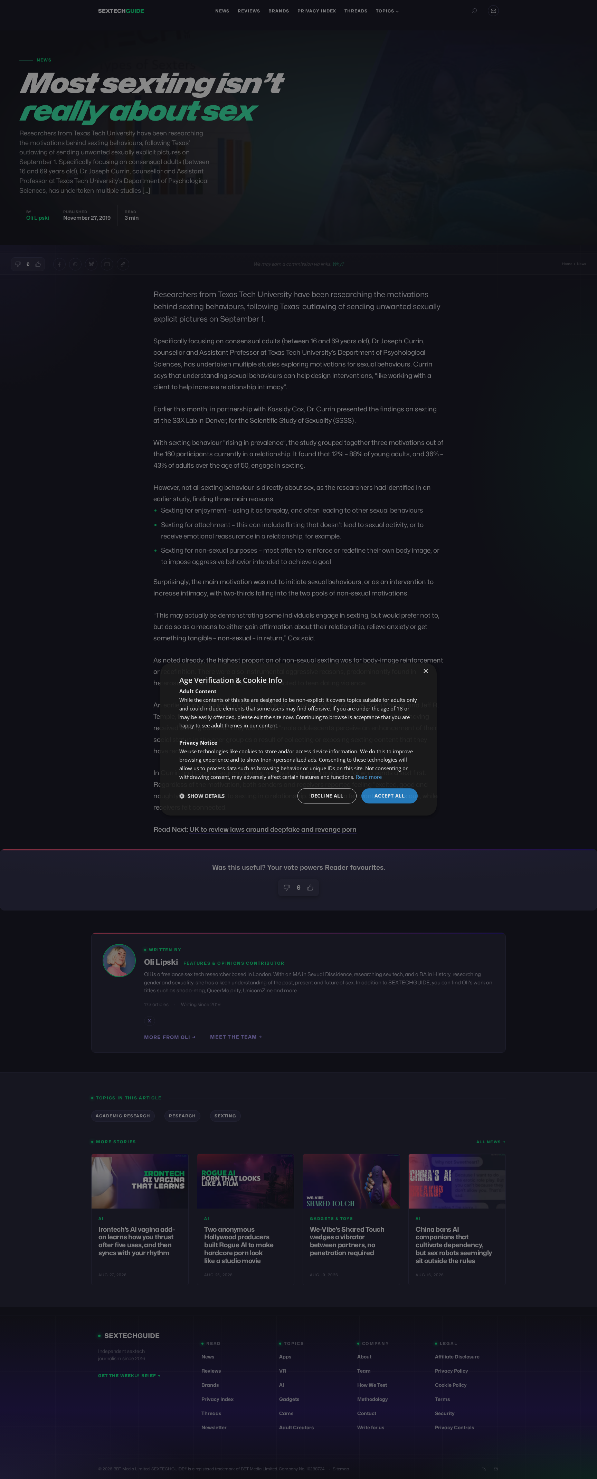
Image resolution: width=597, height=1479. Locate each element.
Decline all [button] (327, 795)
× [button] (425, 671)
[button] (202, 796)
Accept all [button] (390, 795)
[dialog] (298, 739)
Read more (369, 776)
